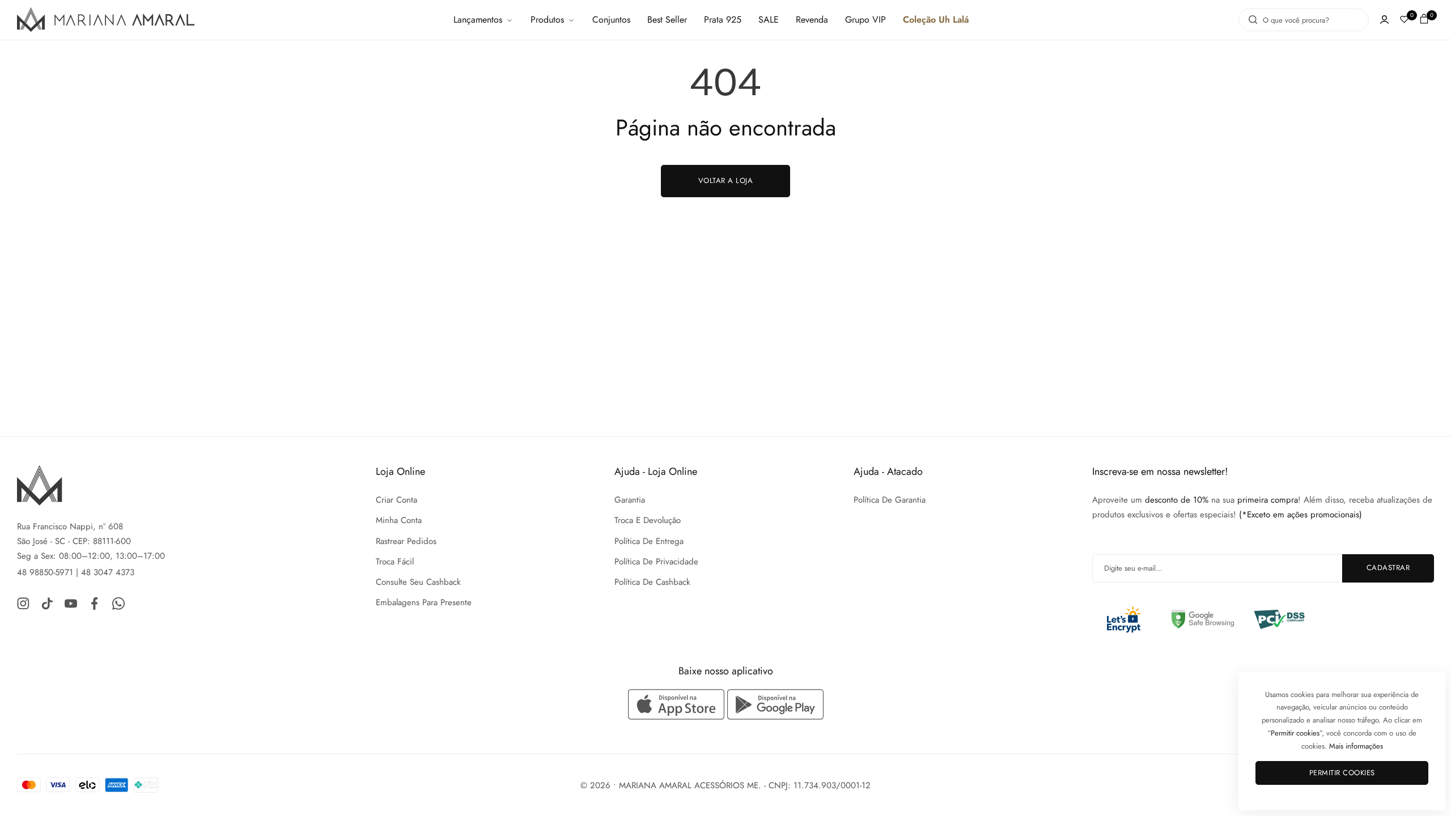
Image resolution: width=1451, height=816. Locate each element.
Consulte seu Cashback (418, 582)
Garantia (629, 500)
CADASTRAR (1388, 567)
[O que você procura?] (1250, 19)
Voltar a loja (725, 180)
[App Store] (677, 704)
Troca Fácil (395, 561)
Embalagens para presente (424, 602)
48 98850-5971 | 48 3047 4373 (75, 572)
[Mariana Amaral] (105, 20)
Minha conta (399, 520)
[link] (483, 19)
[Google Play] (775, 704)
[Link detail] (23, 602)
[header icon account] (1384, 20)
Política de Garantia (890, 500)
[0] (1404, 20)
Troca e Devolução (647, 520)
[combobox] (1303, 19)
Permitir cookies (1342, 772)
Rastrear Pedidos (406, 541)
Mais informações (1356, 746)
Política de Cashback (652, 582)
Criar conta (396, 500)
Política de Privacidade (656, 561)
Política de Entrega (649, 541)
